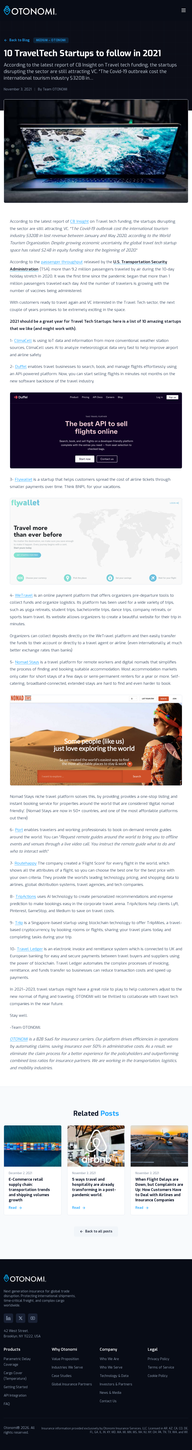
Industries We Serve (67, 1367)
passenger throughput (62, 262)
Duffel (21, 366)
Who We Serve (111, 1367)
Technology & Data (114, 1376)
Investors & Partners (116, 1384)
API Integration (15, 1395)
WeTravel (24, 595)
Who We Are (109, 1359)
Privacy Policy (158, 1359)
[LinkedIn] (8, 1318)
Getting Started (16, 1387)
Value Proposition (65, 1359)
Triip (19, 922)
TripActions (25, 896)
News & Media (110, 1393)
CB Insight (79, 221)
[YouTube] (32, 1318)
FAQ (7, 1404)
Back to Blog (19, 40)
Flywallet (23, 479)
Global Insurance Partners (72, 1384)
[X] (20, 1318)
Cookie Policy (158, 1376)
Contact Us (108, 1401)
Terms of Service (161, 1367)
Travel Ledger (30, 949)
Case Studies (62, 1376)
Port (19, 829)
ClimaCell (23, 340)
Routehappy (26, 863)
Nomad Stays (27, 662)
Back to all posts (98, 1231)
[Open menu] (183, 10)
